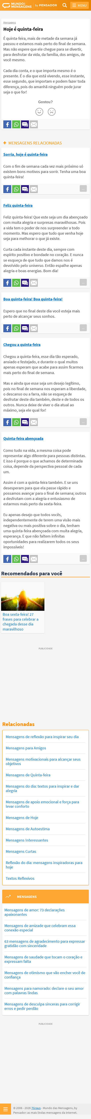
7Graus (36, 1108)
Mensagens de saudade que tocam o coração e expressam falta (43, 959)
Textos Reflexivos (20, 878)
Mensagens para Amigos (26, 747)
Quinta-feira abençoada (23, 438)
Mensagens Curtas (21, 851)
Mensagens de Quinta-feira (28, 774)
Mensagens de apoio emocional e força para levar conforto (42, 804)
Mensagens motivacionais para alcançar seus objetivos (43, 761)
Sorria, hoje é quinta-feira (25, 154)
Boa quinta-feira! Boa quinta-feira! (33, 299)
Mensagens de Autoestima (28, 828)
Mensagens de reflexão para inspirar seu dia (42, 736)
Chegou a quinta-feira (21, 344)
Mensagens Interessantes (27, 840)
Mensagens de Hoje (22, 817)
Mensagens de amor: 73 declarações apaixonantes (34, 912)
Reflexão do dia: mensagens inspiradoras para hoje (44, 865)
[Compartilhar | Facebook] (7, 124)
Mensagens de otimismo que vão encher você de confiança (44, 975)
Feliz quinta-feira (17, 205)
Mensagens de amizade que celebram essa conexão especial (40, 928)
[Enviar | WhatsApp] (16, 124)
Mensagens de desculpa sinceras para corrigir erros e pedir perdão (42, 1006)
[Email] (34, 124)
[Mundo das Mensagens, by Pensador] (24, 5)
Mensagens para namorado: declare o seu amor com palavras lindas (44, 990)
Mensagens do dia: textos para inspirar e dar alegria (42, 788)
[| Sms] (25, 124)
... (83, 188)
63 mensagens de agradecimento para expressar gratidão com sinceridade (44, 943)
